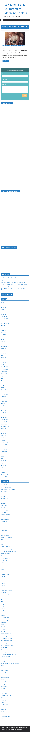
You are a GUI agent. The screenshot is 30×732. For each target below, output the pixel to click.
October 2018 (4, 424)
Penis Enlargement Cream (7, 638)
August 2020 (4, 401)
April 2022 (3, 357)
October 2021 (4, 371)
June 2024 (3, 307)
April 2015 (3, 470)
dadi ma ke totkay (5, 535)
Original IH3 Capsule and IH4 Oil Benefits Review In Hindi (14, 280)
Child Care (3, 517)
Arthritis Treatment (5, 494)
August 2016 (4, 463)
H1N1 (2, 569)
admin (12, 48)
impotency (3, 592)
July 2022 (3, 350)
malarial (3, 615)
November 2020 (4, 394)
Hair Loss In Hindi (5, 574)
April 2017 (3, 460)
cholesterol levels (5, 519)
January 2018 (4, 444)
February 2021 (4, 389)
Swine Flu (3, 691)
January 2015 (4, 476)
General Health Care (5, 565)
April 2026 (3, 302)
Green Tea (3, 567)
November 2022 (4, 341)
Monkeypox (3, 622)
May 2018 (3, 435)
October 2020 (4, 396)
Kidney (2, 606)
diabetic (3, 544)
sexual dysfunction (5, 677)
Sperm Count (4, 686)
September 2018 (5, 426)
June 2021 (3, 380)
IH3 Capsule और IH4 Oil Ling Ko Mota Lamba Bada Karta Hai (14, 282)
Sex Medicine (4, 672)
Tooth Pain (3, 700)
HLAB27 (3, 588)
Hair (2, 572)
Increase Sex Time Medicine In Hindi (9, 597)
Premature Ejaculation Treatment (9, 45)
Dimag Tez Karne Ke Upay (7, 549)
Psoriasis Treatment (5, 656)
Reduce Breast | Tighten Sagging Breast (10, 663)
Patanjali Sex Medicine (6, 633)
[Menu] (2, 20)
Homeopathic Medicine (6, 590)
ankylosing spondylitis (6, 487)
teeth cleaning (4, 693)
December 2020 (4, 392)
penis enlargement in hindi (7, 645)
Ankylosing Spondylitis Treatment (8, 489)
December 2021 (4, 366)
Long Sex (3, 608)
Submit (24, 95)
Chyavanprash (4, 521)
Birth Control (4, 505)
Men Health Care (5, 617)
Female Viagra (4, 560)
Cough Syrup (4, 530)
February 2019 (4, 415)
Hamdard (3, 576)
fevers (2, 562)
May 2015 (3, 467)
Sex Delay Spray (21, 45)
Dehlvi (2, 539)
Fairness (3, 555)
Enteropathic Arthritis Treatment (8, 551)
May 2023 (3, 330)
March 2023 (3, 334)
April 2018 (3, 437)
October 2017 (4, 451)
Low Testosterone (5, 613)
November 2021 (4, 369)
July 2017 (3, 456)
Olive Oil (3, 626)
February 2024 (4, 312)
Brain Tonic (3, 512)
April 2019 (3, 410)
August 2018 (4, 428)
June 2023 (3, 328)
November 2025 (4, 305)
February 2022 (4, 362)
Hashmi (3, 578)
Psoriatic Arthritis (5, 659)
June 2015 (3, 465)
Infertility (3, 599)
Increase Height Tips (5, 594)
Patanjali (3, 631)
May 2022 (3, 355)
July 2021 (3, 378)
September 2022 (5, 346)
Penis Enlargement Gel (6, 643)
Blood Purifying (4, 510)
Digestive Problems (5, 546)
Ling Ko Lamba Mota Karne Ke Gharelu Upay (11, 277)
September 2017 (5, 454)
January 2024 (4, 314)
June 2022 (3, 353)
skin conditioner (4, 681)
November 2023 (4, 318)
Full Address (4, 84)
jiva (2, 601)
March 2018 (3, 440)
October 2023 (4, 321)
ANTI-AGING (4, 491)
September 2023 (5, 323)
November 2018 (4, 421)
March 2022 (3, 360)
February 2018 (4, 442)
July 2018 (3, 431)
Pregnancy (3, 652)
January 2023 (4, 339)
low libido (3, 610)
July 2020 (3, 403)
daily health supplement (6, 537)
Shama (2, 679)
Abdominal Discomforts (6, 484)
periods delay (4, 647)
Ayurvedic (3, 501)
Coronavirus (4, 526)
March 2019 (3, 412)
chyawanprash (4, 523)
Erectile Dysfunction (5, 553)
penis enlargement (5, 636)
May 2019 (3, 408)
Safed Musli (3, 665)
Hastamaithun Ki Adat (6, 581)
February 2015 (4, 474)
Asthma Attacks (4, 498)
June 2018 (3, 433)
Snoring (3, 684)
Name (3, 73)
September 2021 (5, 373)
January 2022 (4, 364)
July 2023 (3, 325)
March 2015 (3, 472)
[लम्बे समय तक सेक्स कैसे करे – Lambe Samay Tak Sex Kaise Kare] (15, 38)
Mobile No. (4, 79)
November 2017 (4, 449)
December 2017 (4, 447)
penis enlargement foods (6, 640)
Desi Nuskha (4, 542)
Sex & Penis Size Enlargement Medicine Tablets (15, 9)
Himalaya (3, 583)
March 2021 (3, 387)
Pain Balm (3, 629)
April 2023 (3, 332)
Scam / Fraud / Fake (5, 668)
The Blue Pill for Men (6, 695)
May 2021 (3, 383)
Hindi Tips (3, 585)
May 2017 (3, 458)
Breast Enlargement (5, 514)
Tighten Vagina (4, 697)
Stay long (3, 688)
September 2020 (5, 399)
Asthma (3, 496)
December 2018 (4, 419)
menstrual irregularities (6, 620)
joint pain (3, 604)
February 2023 (4, 337)
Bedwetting (3, 503)
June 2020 (3, 405)
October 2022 (4, 344)
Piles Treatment (4, 649)
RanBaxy (3, 661)
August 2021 (4, 376)
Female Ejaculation (5, 558)
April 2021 (3, 385)
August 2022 (4, 348)
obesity (2, 624)
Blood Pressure (4, 507)
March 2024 (3, 309)
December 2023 (4, 316)
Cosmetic (3, 528)
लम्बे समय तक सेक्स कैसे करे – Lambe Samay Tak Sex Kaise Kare (15, 51)
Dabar (2, 533)
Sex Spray (3, 675)
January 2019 (4, 417)
